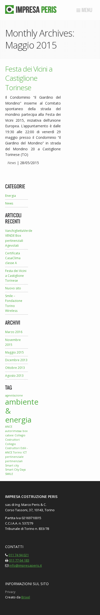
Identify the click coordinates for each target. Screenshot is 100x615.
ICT (25, 452)
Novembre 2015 (13, 342)
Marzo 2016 (13, 332)
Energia (10, 195)
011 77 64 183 (19, 560)
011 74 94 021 (18, 555)
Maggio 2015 (14, 352)
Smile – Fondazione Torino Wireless (13, 303)
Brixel (25, 597)
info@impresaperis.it (25, 565)
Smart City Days (15, 469)
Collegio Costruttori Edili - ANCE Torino (16, 448)
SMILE (9, 474)
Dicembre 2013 (16, 360)
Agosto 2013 (14, 375)
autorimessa (13, 431)
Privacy (10, 592)
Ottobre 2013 (15, 368)
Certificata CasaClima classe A (13, 258)
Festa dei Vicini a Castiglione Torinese (28, 78)
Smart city (12, 465)
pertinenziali (14, 461)
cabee (9, 435)
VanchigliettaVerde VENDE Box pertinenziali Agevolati (16, 238)
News (11, 162)
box (25, 431)
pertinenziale (14, 457)
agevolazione (14, 395)
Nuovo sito (13, 288)
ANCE (8, 426)
